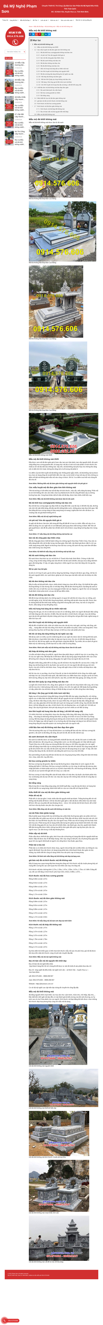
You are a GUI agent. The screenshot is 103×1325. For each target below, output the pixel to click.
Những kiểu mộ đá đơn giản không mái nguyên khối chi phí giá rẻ (62, 483)
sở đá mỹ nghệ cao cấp (40, 987)
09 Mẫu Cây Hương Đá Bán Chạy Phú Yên (20, 81)
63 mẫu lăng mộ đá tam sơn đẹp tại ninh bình (54, 921)
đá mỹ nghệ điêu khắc (45, 964)
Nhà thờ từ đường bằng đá (84, 20)
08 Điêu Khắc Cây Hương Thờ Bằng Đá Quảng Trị (20, 98)
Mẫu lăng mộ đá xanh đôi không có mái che (54, 809)
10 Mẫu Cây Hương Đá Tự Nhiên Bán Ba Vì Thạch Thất (20, 64)
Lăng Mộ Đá (13, 20)
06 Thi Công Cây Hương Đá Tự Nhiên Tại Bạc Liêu (20, 133)
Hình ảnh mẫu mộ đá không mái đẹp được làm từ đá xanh (59, 647)
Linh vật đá (44, 20)
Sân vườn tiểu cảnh (66, 20)
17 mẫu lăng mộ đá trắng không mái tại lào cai (54, 534)
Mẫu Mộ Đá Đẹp (25, 20)
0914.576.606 (45, 1275)
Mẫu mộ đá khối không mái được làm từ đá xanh (55, 499)
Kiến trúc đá (53, 20)
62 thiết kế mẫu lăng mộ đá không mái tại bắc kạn (56, 551)
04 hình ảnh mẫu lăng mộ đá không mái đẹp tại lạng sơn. (58, 856)
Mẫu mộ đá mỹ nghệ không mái (49, 516)
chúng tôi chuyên (61, 987)
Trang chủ (5, 20)
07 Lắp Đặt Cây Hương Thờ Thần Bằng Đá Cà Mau (20, 115)
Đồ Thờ (35, 20)
